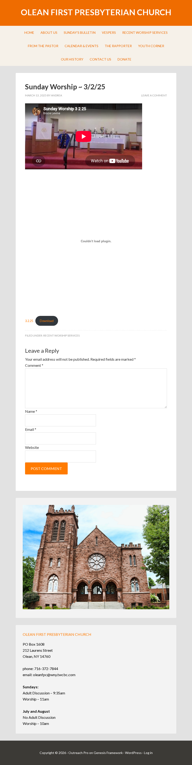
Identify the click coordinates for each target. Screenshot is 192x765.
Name (31, 411)
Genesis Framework (108, 753)
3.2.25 (29, 321)
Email (30, 429)
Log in (148, 753)
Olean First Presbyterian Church (96, 12)
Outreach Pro (78, 753)
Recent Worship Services (61, 335)
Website (32, 447)
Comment (34, 365)
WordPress (133, 753)
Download (47, 321)
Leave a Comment (154, 95)
